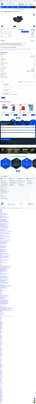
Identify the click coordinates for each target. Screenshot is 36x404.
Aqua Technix (1, 323)
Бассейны (1, 211)
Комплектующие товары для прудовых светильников (5, 286)
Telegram (32, 3)
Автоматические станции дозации (3, 224)
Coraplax (1, 338)
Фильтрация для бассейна (3, 215)
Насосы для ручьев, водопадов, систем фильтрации (5, 266)
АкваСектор (1, 392)
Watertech (1, 390)
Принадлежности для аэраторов (3, 274)
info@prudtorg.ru (20, 2)
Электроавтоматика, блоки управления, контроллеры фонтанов (7, 310)
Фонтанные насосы (2, 293)
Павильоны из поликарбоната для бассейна (4, 254)
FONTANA (1, 350)
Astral (0, 328)
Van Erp (1, 386)
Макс (27, 4)
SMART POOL (1, 380)
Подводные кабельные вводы (3, 309)
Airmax (0, 320)
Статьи (12, 208)
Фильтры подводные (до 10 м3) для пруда (4, 268)
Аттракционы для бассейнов (3, 245)
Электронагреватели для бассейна (4, 219)
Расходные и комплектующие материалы (4, 227)
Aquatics (1, 326)
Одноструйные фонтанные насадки (4, 303)
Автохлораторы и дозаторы (3, 225)
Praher (0, 373)
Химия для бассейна (2, 238)
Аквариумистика (2, 289)
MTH (0, 367)
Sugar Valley (1, 382)
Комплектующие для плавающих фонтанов (4, 295)
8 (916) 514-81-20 (21, 4)
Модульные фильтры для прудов (3, 270)
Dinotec (1, 341)
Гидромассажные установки (3, 247)
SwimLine (1, 383)
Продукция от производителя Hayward (14, 48)
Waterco (1, 388)
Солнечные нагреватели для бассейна (4, 221)
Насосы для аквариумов (2, 290)
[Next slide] (34, 26)
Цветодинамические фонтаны (3, 298)
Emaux (0, 343)
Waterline (1, 389)
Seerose (1, 378)
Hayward (1, 353)
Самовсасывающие (29, 48)
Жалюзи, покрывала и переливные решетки (5, 255)
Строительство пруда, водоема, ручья (4, 279)
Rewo (0, 375)
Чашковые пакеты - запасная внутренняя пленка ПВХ (5, 316)
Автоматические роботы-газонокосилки (4, 243)
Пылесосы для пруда (2, 276)
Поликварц (1, 395)
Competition (1, 337)
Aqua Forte (1, 322)
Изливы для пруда (2, 281)
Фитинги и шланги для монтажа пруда (4, 282)
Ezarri (0, 346)
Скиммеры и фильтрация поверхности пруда (5, 267)
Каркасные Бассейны (2, 313)
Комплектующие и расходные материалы (4, 217)
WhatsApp (28, 3)
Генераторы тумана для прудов (3, 287)
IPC (0, 357)
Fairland (1, 347)
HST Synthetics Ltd (2, 355)
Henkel (0, 354)
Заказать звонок (33, 4)
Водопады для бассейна (2, 246)
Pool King (1, 372)
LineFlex (1, 362)
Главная (1, 210)
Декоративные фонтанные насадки (4, 301)
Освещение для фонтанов (3, 305)
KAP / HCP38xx (10, 31)
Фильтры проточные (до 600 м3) (3, 269)
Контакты (10, 208)
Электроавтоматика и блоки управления (4, 259)
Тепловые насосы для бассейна (3, 220)
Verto (22, 208)
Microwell (1, 366)
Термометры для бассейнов (3, 242)
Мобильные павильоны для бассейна (4, 253)
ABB (0, 319)
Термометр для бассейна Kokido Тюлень (31, 112)
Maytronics (1, 365)
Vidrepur (1, 387)
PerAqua (1, 370)
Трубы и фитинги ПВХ (2, 261)
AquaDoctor (1, 325)
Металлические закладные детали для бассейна (5, 233)
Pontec (0, 371)
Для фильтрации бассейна (23, 48)
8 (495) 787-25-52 (21, 3)
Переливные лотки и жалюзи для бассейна (4, 256)
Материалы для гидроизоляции (3, 251)
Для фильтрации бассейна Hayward (26, 49)
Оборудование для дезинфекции (3, 223)
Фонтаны (1, 292)
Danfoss (1, 339)
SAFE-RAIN (1, 377)
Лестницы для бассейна (2, 229)
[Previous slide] (2, 26)
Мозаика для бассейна (2, 250)
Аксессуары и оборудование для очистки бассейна (5, 240)
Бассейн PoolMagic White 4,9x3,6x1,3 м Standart (4, 112)
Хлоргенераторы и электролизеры (4, 226)
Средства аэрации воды (2, 273)
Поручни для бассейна (2, 230)
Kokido (0, 360)
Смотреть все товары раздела (12, 185)
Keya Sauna (1, 359)
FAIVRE (0, 348)
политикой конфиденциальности (27, 141)
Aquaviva (1, 327)
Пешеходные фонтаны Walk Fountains (4, 296)
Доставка (1, 208)
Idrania (0, 356)
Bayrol (0, 331)
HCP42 (1, 31)
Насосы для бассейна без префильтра (4, 214)
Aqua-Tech (1, 324)
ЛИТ (0, 394)
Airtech (1, 321)
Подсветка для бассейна (2, 235)
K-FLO (3, 31)
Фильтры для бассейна (2, 216)
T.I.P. (0, 384)
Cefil (0, 335)
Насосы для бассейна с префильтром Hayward (8, 49)
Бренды (7, 208)
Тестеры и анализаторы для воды (3, 277)
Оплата (4, 208)
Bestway (1, 332)
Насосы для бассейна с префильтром (19, 9)
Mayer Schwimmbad (2, 364)
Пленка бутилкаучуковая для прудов (4, 280)
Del (0, 340)
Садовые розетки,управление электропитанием (5, 285)
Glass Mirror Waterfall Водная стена (4, 300)
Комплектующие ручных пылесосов (4, 241)
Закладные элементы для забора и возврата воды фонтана (6, 308)
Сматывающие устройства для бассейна (4, 257)
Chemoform (1, 336)
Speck (0, 381)
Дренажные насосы (2, 271)
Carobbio (1, 334)
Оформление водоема (2, 284)
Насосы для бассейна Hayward (18, 49)
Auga (0, 329)
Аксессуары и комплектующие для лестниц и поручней (6, 231)
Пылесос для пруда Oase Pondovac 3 (13, 112)
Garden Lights (1, 352)
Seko (0, 379)
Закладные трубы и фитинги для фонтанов (4, 307)
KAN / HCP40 (6, 31)
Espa (0, 345)
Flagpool (1, 349)
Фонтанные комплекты (2, 297)
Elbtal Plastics (1, 342)
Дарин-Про (1, 393)
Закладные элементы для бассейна (4, 232)
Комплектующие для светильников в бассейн (5, 236)
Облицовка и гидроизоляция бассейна (4, 249)
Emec (0, 344)
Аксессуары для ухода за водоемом (4, 278)
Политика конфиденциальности (18, 208)
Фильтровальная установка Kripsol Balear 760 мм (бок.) (21, 112)
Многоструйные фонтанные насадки (4, 302)
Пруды (0, 264)
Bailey (0, 330)
